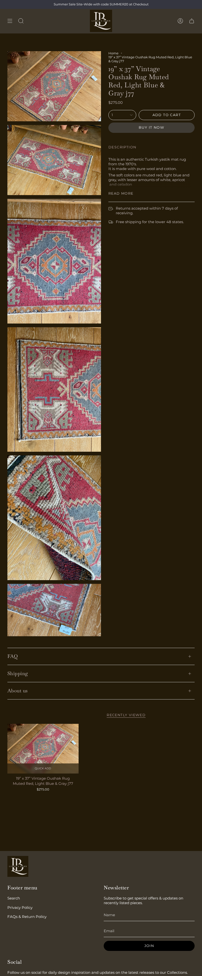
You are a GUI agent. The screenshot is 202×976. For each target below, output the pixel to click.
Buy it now (151, 127)
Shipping (17, 673)
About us (17, 690)
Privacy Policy (20, 907)
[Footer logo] (17, 866)
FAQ (12, 656)
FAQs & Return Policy (27, 916)
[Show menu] (10, 21)
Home (113, 53)
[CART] (191, 21)
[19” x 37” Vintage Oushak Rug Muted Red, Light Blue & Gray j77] (43, 749)
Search (13, 898)
